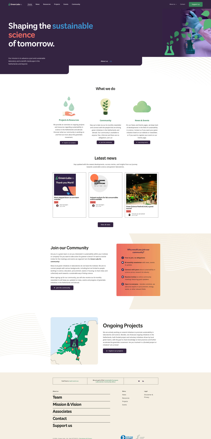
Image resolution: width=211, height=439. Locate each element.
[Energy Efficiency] (105, 96)
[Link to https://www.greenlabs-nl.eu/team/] (111, 61)
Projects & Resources (69, 120)
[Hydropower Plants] (68, 95)
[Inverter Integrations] (142, 96)
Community (105, 120)
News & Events (142, 120)
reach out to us (73, 381)
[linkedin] (143, 381)
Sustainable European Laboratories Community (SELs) (107, 381)
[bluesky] (139, 381)
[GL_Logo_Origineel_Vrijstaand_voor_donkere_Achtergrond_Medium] (15, 4)
